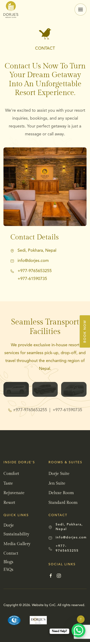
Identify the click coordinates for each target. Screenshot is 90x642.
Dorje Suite (58, 473)
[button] (81, 9)
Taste (8, 483)
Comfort (11, 473)
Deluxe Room (61, 492)
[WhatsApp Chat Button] (78, 630)
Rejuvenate (13, 492)
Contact (10, 553)
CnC (52, 605)
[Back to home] (10, 9)
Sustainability (16, 534)
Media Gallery (16, 543)
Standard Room (63, 502)
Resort (9, 502)
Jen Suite (56, 483)
